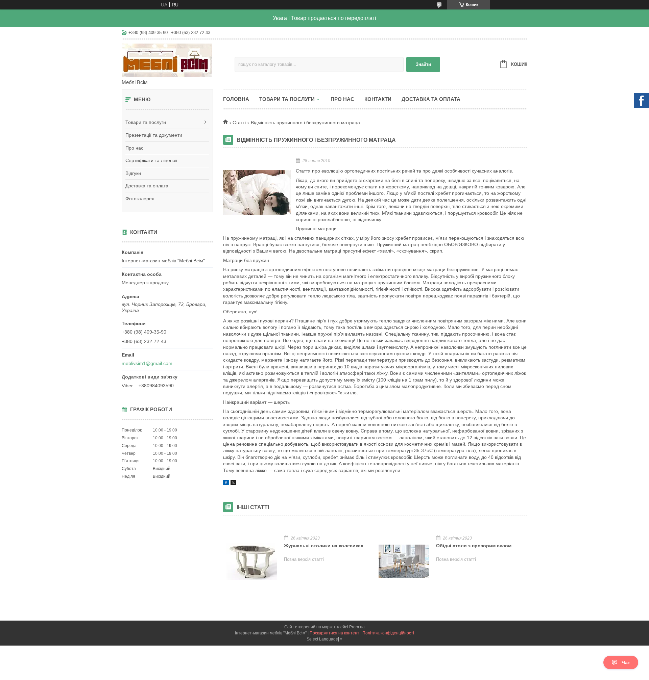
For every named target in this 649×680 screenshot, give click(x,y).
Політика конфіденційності (388, 633)
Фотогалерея (139, 198)
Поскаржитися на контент (334, 633)
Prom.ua (357, 627)
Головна (236, 99)
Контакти (377, 99)
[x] (233, 483)
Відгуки (133, 173)
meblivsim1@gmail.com (147, 363)
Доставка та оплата (146, 185)
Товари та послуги (145, 122)
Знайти (423, 64)
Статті (239, 122)
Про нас (134, 148)
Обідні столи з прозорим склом (473, 545)
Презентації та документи (153, 135)
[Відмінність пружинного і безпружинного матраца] (257, 192)
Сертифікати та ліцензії (151, 160)
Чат (626, 662)
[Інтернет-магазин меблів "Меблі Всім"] (178, 60)
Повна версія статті (304, 559)
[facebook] (226, 483)
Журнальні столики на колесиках (323, 545)
